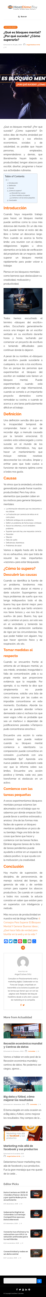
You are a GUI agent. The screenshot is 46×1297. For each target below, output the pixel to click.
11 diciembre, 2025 (11, 1223)
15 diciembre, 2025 (11, 1204)
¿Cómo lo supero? (15, 191)
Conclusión (13, 200)
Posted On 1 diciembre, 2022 (15, 1104)
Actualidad (10, 27)
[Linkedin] (26, 1289)
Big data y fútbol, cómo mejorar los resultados (19, 1098)
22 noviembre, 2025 (12, 1243)
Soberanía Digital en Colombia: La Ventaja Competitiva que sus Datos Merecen (14, 1216)
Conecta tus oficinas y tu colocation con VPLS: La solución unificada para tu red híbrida (16, 1235)
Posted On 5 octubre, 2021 (14, 1154)
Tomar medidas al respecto (21, 195)
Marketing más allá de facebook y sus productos (21, 1147)
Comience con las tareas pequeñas (23, 198)
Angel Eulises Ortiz (33, 45)
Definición (12, 185)
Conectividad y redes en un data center (16, 1252)
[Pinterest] (29, 1289)
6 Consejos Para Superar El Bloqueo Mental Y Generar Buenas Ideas (22, 922)
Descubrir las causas (18, 193)
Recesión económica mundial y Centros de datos (23, 1045)
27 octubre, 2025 (11, 1258)
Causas (11, 188)
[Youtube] (23, 1289)
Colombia (31, 1051)
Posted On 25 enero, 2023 (14, 1051)
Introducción (13, 183)
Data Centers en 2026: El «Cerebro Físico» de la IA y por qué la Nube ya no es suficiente (16, 1196)
